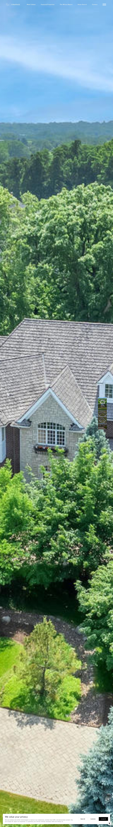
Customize (93, 819)
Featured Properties (47, 4)
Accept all (103, 819)
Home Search (82, 4)
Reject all (83, 819)
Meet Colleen (31, 4)
